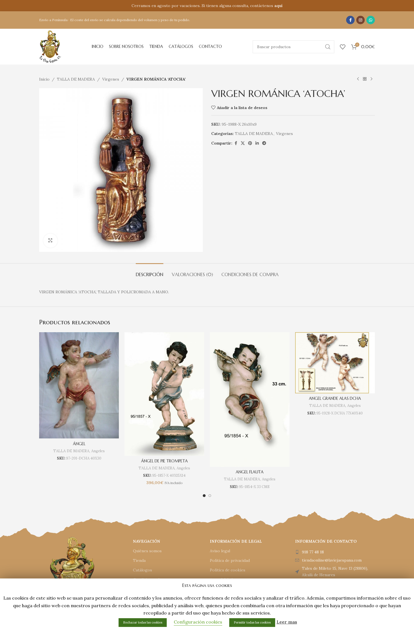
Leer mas (287, 622)
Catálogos (142, 570)
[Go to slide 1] (204, 495)
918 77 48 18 (313, 552)
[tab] (149, 271)
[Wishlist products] (342, 46)
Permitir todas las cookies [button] (252, 622)
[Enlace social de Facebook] (350, 20)
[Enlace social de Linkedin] (257, 143)
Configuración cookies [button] (198, 622)
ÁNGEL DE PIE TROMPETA (164, 461)
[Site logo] (50, 46)
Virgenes (110, 79)
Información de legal (236, 541)
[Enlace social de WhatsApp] (370, 20)
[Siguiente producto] (371, 79)
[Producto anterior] (358, 79)
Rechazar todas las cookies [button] (142, 622)
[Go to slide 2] (209, 495)
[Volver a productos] (364, 79)
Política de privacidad (230, 560)
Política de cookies (227, 570)
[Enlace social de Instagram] (360, 20)
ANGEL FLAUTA (250, 471)
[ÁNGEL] (79, 385)
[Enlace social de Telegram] (264, 143)
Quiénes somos (147, 550)
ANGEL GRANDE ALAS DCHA (335, 398)
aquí (278, 5)
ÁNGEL (79, 443)
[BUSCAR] (327, 46)
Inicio (44, 79)
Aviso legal (220, 550)
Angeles (98, 451)
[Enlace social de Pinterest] (250, 143)
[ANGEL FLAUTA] (250, 399)
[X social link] (242, 143)
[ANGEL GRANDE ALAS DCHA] (335, 362)
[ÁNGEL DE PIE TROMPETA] (164, 394)
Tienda (139, 560)
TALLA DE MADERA (76, 79)
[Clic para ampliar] (50, 241)
